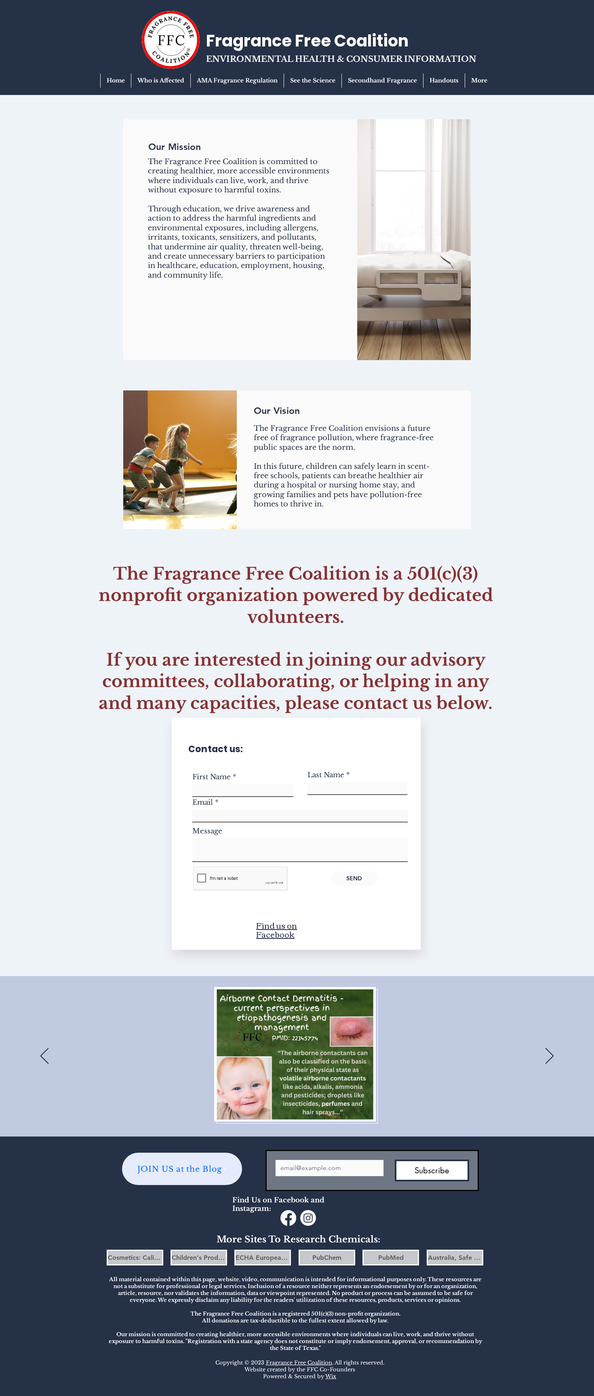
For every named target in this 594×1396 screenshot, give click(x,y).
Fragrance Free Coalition (299, 1362)
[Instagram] (308, 1218)
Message (207, 831)
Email (202, 802)
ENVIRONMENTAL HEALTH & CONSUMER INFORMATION (341, 59)
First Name (211, 777)
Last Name (326, 775)
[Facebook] (288, 1218)
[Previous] (44, 1056)
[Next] (550, 1056)
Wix (330, 1376)
